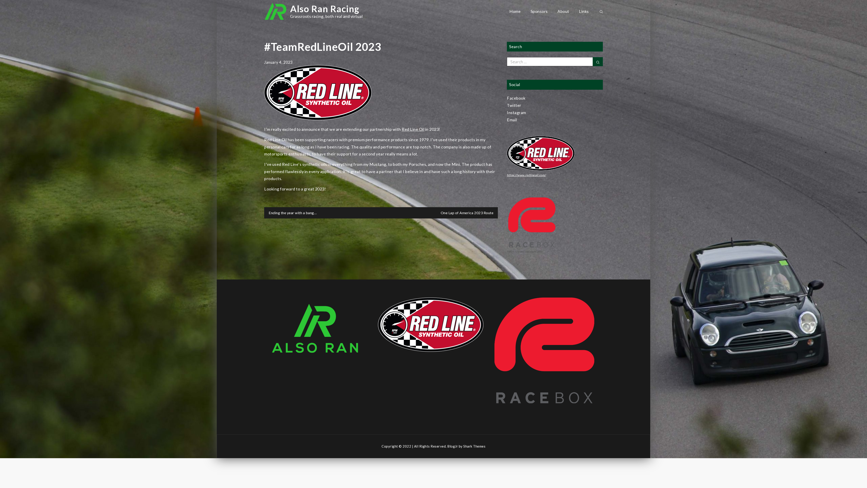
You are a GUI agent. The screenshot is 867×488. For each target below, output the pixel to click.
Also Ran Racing (324, 8)
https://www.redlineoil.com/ (526, 175)
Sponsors (539, 11)
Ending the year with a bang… (293, 213)
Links (584, 11)
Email (512, 119)
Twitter (514, 105)
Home (515, 11)
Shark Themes (474, 446)
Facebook (516, 98)
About (563, 11)
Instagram (516, 112)
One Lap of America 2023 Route (467, 213)
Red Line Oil (413, 129)
